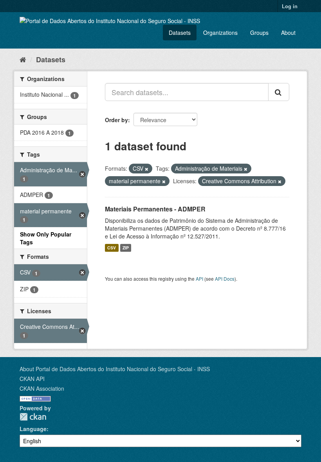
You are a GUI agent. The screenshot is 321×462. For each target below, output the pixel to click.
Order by (116, 120)
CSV (111, 248)
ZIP (126, 248)
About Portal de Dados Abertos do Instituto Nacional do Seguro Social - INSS (115, 369)
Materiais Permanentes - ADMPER (155, 208)
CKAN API (32, 379)
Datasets (180, 32)
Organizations (220, 32)
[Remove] (146, 169)
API (199, 278)
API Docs (224, 278)
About (288, 32)
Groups (259, 32)
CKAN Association (42, 388)
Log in (290, 6)
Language (33, 429)
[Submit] (278, 92)
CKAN (33, 417)
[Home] (23, 59)
